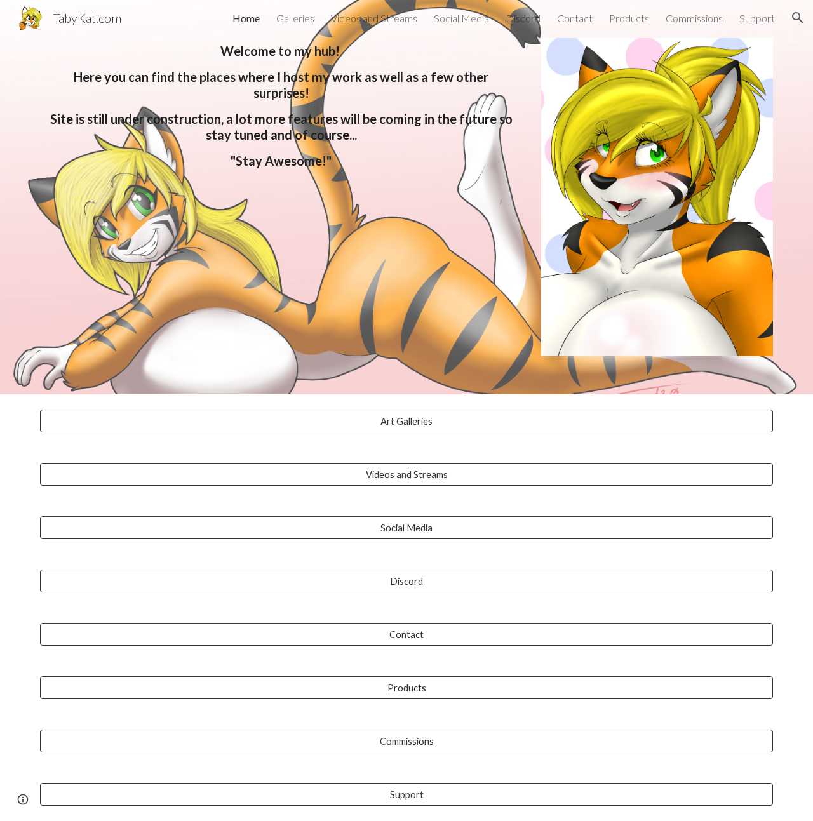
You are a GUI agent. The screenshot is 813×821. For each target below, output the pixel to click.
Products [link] (629, 18)
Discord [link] (523, 18)
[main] (281, 106)
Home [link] (246, 18)
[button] (798, 18)
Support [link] (757, 18)
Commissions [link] (694, 18)
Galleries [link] (295, 18)
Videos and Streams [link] (374, 18)
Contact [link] (575, 18)
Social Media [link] (461, 18)
